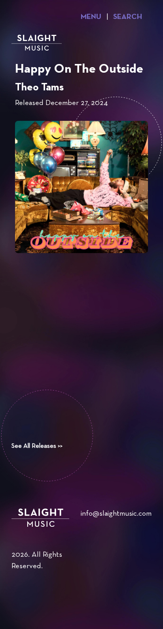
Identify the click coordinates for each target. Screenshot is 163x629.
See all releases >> (37, 446)
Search (127, 17)
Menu (91, 17)
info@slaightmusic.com (116, 514)
